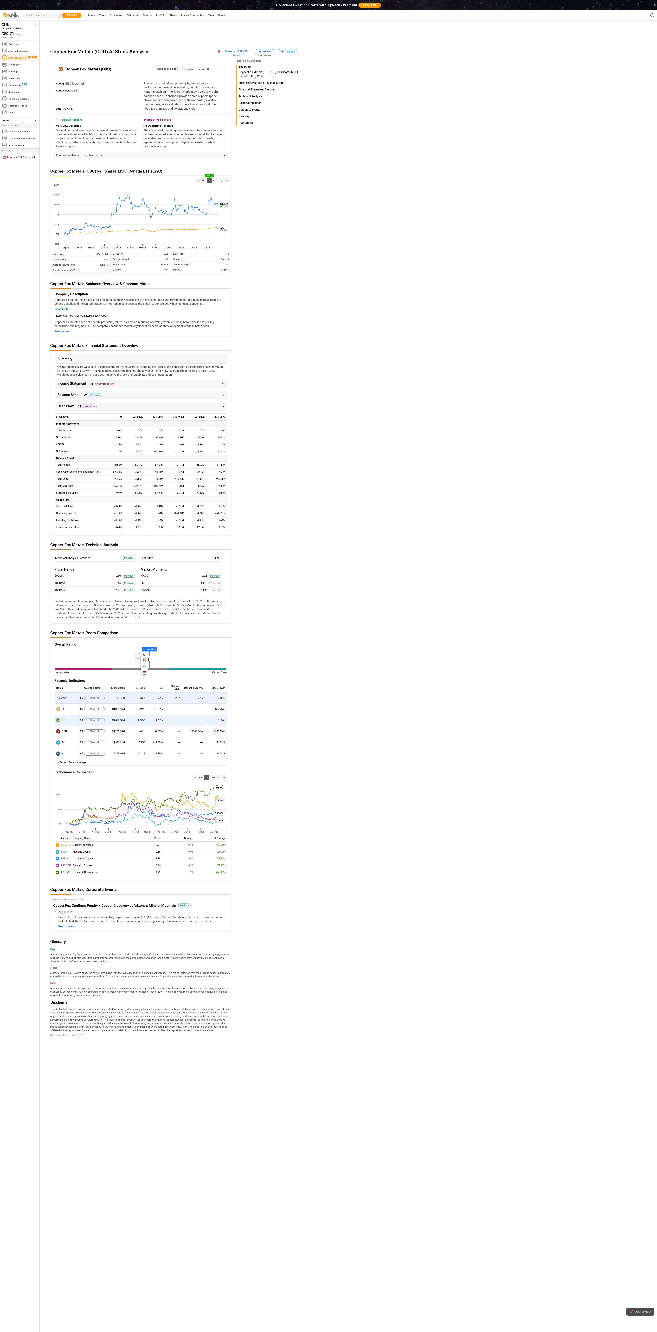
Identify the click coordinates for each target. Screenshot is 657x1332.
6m (203, 180)
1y (209, 180)
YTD (215, 180)
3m (197, 180)
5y (227, 180)
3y (221, 180)
